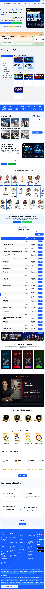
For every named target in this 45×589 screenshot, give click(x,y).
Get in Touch (22, 523)
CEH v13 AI (2, 578)
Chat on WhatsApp (27, 221)
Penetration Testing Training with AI (35, 569)
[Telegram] (39, 541)
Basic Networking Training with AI (15, 569)
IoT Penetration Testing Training (15, 572)
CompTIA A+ (25, 580)
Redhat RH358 (24, 583)
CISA (27, 581)
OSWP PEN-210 (20, 580)
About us (19, 533)
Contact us (38, 3)
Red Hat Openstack (30, 557)
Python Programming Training (5, 572)
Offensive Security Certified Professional (8, 313)
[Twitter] (39, 534)
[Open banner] (0, 294)
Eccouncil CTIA (33, 578)
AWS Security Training (30, 559)
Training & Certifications (11, 3)
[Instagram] (39, 536)
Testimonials (20, 537)
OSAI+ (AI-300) (29, 545)
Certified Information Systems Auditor (8, 324)
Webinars (19, 550)
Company (24, 3)
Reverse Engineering (30, 552)
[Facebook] (37, 534)
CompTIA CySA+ (3, 581)
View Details (40, 241)
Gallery (19, 547)
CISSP (21, 581)
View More (3, 163)
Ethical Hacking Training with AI (5, 569)
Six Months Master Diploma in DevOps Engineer (29, 542)
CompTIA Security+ (31, 580)
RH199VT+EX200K (5, 274)
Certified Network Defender (9, 578)
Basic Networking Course (6, 281)
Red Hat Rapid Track (30, 556)
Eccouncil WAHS (9, 580)
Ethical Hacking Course (6, 271)
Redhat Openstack (11, 583)
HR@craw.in (6, 560)
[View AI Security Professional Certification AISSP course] (32, 150)
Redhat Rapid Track (30, 583)
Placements (19, 3)
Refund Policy (20, 546)
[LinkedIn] (43, 534)
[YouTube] (41, 534)
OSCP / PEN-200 (29, 544)
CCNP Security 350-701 (4, 583)
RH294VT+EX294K (5, 278)
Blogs (34, 3)
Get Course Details (11, 163)
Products (29, 3)
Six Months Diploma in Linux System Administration (13, 538)
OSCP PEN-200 (15, 580)
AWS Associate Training (33, 572)
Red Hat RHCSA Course (13, 548)
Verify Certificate (20, 551)
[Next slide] (27, 122)
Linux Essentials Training (25, 569)
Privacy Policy (20, 540)
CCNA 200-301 (31, 581)
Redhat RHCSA (36, 583)
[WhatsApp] (37, 536)
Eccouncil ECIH (3, 580)
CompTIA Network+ (16, 581)
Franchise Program (21, 536)
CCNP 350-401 (37, 581)
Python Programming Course (7, 288)
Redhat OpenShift (18, 583)
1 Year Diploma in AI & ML (30, 533)
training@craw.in (5, 559)
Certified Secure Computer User (19, 578)
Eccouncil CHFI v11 (39, 578)
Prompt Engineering (30, 549)
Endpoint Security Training (25, 572)
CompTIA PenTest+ (38, 580)
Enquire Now (40, 332)
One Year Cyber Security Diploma (7, 240)
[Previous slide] (3, 122)
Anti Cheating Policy (21, 543)
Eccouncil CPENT (27, 578)
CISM (24, 581)
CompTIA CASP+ (9, 581)
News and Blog (20, 534)
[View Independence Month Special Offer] (22, 39)
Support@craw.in (3, 562)
